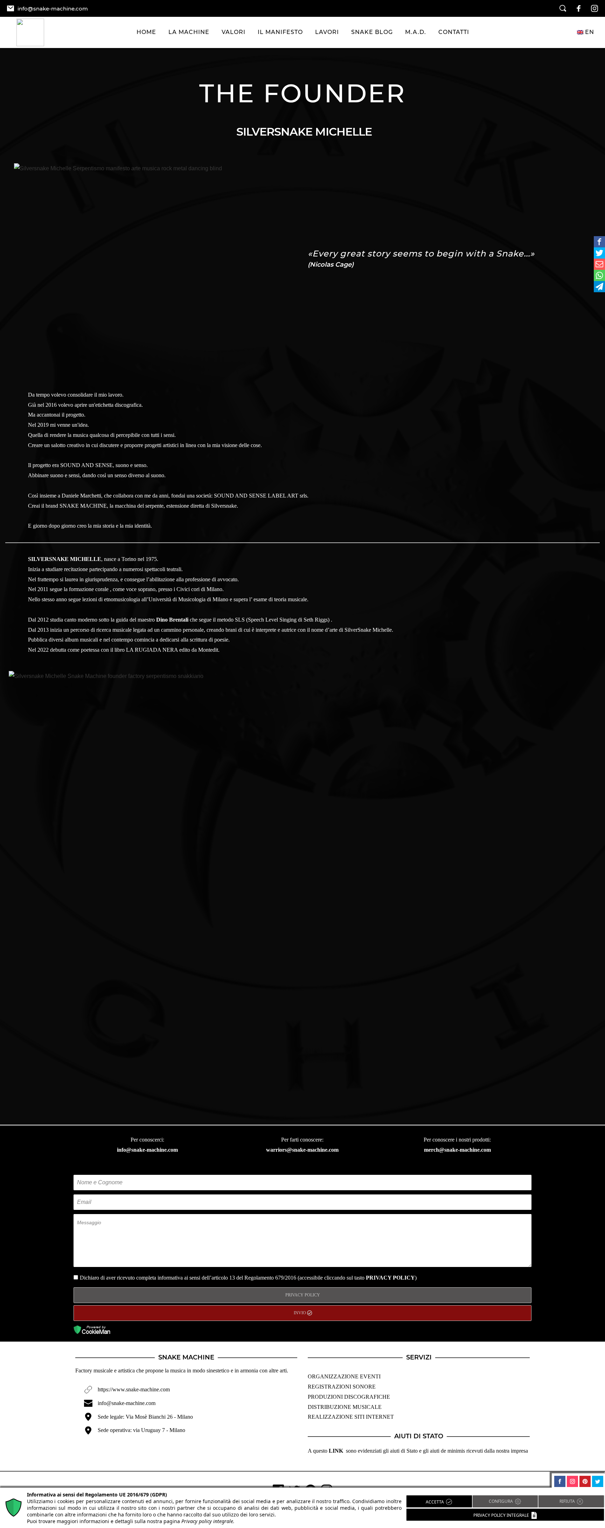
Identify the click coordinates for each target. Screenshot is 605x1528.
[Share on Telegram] (599, 286)
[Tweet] (599, 253)
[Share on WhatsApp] (599, 275)
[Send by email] (599, 264)
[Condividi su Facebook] (599, 241)
